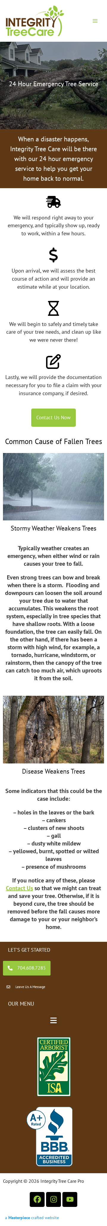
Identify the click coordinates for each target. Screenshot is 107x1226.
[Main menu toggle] (95, 21)
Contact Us (19, 888)
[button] (54, 1020)
